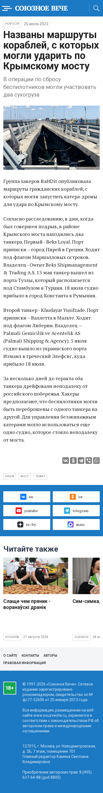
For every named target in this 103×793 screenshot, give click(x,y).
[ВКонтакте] (65, 460)
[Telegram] (81, 460)
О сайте (10, 655)
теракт (40, 476)
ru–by (31, 524)
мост (25, 476)
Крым (9, 476)
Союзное (81, 637)
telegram (80, 510)
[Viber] (88, 460)
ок (80, 496)
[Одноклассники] (73, 460)
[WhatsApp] (96, 460)
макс (80, 524)
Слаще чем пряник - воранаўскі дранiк (27, 604)
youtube (31, 510)
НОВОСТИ (12, 23)
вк (31, 496)
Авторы (50, 655)
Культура (12, 637)
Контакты (30, 655)
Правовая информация (24, 663)
